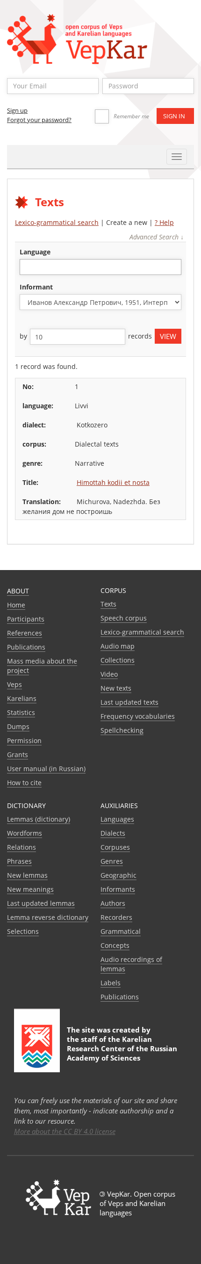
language (35, 251)
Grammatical (120, 931)
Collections (117, 660)
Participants (25, 618)
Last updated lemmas (41, 903)
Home (16, 604)
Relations (21, 847)
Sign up (17, 110)
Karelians (21, 698)
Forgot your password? (39, 120)
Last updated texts (129, 702)
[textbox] (27, 267)
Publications (26, 647)
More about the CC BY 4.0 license (64, 1131)
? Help (164, 222)
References (24, 632)
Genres (111, 861)
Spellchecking (122, 730)
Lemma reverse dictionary (47, 917)
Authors (112, 903)
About (18, 590)
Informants (117, 889)
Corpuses (115, 847)
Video (109, 674)
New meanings (30, 889)
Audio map (117, 646)
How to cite (24, 782)
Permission (24, 740)
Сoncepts (114, 945)
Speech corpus (123, 618)
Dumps (18, 726)
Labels (110, 982)
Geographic (118, 875)
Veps (14, 684)
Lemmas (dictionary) (38, 819)
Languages (117, 819)
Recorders (116, 917)
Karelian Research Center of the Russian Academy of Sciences (122, 1048)
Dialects (112, 833)
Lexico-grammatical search (57, 222)
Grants (17, 754)
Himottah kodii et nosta (113, 482)
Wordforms (24, 833)
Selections (23, 931)
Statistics (21, 712)
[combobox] (100, 267)
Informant (36, 286)
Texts (108, 603)
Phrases (19, 861)
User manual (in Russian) (46, 768)
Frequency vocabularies (137, 716)
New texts (115, 688)
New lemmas (27, 875)
